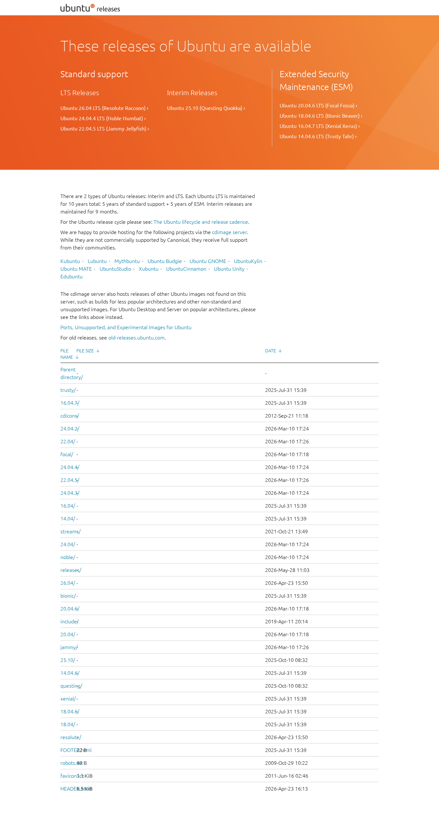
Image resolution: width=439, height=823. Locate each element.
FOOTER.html (76, 750)
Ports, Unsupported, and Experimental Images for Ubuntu (126, 327)
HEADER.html (76, 788)
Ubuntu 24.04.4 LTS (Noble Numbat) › (103, 118)
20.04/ (67, 634)
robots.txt (71, 763)
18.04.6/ (69, 711)
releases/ (70, 570)
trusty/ (68, 390)
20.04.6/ (69, 608)
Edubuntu (71, 276)
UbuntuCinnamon (186, 269)
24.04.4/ (69, 467)
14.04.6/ (69, 673)
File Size (85, 350)
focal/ (66, 454)
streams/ (70, 531)
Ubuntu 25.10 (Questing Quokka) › (206, 108)
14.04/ (67, 518)
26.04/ (67, 583)
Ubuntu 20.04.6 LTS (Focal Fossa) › (318, 105)
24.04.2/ (69, 428)
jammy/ (69, 647)
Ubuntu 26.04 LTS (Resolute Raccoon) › (104, 108)
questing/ (71, 686)
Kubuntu (70, 261)
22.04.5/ (69, 480)
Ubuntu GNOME (208, 261)
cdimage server (229, 232)
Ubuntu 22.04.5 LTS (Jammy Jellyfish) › (104, 128)
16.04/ (67, 506)
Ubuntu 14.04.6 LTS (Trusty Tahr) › (318, 136)
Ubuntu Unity (229, 269)
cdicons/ (69, 416)
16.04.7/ (69, 403)
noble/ (67, 557)
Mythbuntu (127, 261)
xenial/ (68, 698)
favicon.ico (72, 776)
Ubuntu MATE (76, 269)
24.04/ (67, 544)
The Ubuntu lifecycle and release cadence (201, 222)
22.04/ (67, 441)
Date (270, 350)
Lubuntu (97, 261)
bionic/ (68, 596)
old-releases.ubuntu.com (136, 337)
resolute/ (70, 737)
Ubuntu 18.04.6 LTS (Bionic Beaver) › (321, 116)
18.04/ (67, 724)
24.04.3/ (69, 493)
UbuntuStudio (115, 269)
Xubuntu (148, 269)
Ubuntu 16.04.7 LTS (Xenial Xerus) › (320, 126)
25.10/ (67, 660)
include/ (69, 621)
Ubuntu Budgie (165, 261)
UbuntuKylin (248, 261)
